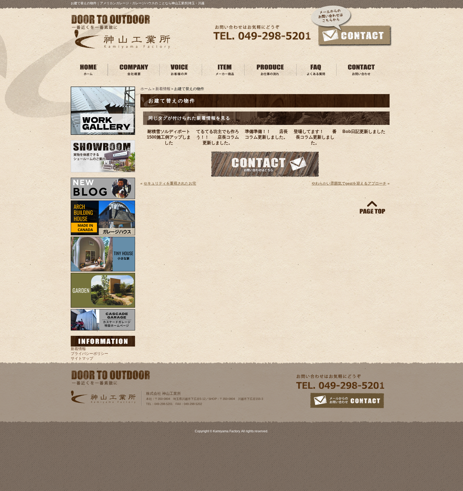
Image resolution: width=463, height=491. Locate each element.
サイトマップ (82, 358)
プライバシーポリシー (89, 353)
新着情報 (162, 89)
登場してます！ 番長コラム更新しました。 (315, 137)
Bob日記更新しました (363, 131)
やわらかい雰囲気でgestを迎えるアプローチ (349, 183)
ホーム (146, 89)
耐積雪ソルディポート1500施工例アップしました (169, 137)
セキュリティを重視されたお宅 (170, 183)
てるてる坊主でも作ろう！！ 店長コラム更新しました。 (217, 137)
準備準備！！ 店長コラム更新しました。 (266, 134)
